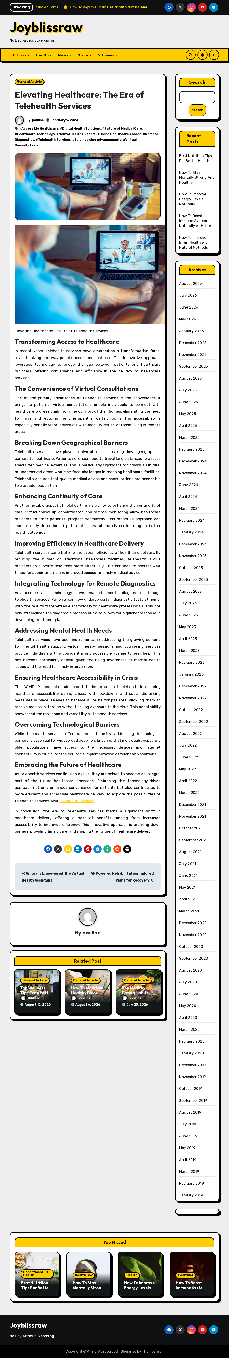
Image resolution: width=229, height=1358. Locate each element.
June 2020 (188, 994)
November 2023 (192, 556)
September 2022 (193, 722)
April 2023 (188, 639)
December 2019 (192, 1065)
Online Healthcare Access (120, 134)
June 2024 (188, 485)
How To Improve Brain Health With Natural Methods (194, 242)
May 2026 (187, 319)
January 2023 (191, 674)
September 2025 (193, 366)
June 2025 (188, 402)
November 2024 (193, 473)
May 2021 (187, 887)
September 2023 (193, 579)
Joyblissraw (46, 27)
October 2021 (190, 828)
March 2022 (189, 793)
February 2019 (191, 1183)
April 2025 (188, 426)
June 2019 (188, 1136)
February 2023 (191, 662)
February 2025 (191, 449)
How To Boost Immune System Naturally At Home (195, 221)
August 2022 (190, 733)
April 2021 (187, 899)
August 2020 (190, 970)
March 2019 (189, 1171)
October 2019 (190, 1089)
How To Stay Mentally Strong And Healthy (197, 177)
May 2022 (187, 769)
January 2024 (191, 532)
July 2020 (188, 982)
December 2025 (192, 343)
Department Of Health (35, 1273)
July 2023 (188, 603)
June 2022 (188, 757)
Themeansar (152, 1351)
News (63, 55)
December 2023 (192, 544)
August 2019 (190, 1112)
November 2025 (192, 355)
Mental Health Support (77, 134)
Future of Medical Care (123, 128)
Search (197, 82)
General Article (29, 82)
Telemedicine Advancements (97, 140)
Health (42, 55)
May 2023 (187, 627)
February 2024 (192, 520)
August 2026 (190, 283)
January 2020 (191, 1053)
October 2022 (191, 710)
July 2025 (188, 390)
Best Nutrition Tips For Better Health (35, 1287)
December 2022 (193, 686)
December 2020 (193, 923)
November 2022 (193, 698)
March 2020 (189, 1029)
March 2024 (189, 508)
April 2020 (188, 1018)
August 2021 (190, 852)
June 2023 (188, 615)
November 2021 (192, 816)
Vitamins (106, 55)
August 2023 (190, 591)
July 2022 (188, 745)
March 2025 (189, 437)
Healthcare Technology (36, 134)
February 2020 (192, 1041)
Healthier (185, 1275)
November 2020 (193, 935)
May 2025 (187, 414)
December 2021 (192, 804)
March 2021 (189, 911)
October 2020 (191, 947)
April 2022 (188, 781)
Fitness (20, 55)
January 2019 (191, 1195)
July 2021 (187, 864)
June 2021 (188, 875)
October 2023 (191, 568)
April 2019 (187, 1160)
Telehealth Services (54, 140)
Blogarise (128, 1351)
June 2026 (188, 307)
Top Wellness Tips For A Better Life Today (36, 992)
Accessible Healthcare (39, 128)
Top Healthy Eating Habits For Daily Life (135, 992)
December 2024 (193, 461)
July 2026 (188, 295)
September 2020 (193, 958)
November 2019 (192, 1077)
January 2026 (191, 331)
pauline (38, 120)
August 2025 (190, 378)
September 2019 (193, 1100)
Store (83, 55)
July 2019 (187, 1124)
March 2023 (189, 651)
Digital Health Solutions (81, 128)
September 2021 (193, 840)
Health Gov (84, 1275)
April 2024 (188, 497)
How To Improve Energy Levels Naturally (192, 199)
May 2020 (187, 1006)
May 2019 (187, 1148)
